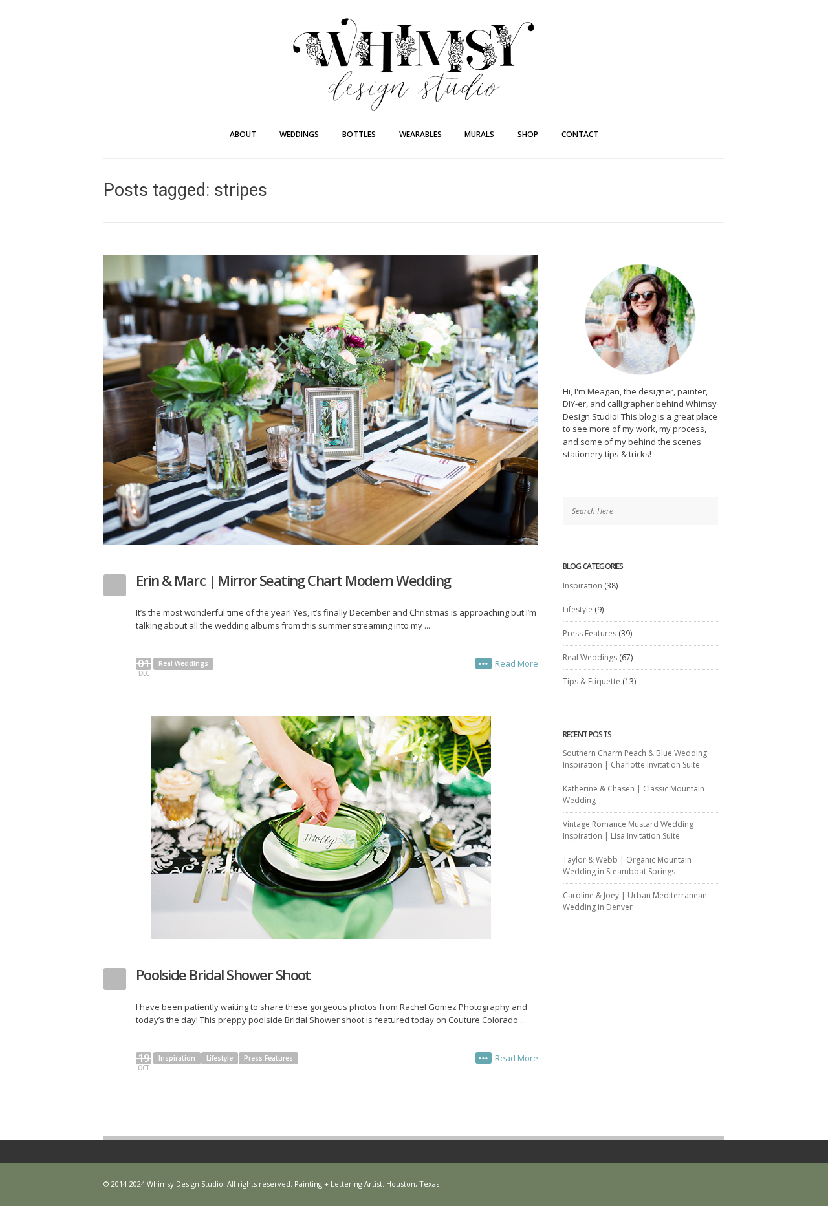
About (243, 134)
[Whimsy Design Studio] (414, 37)
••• (483, 663)
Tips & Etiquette (591, 681)
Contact (579, 134)
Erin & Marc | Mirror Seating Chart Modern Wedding (293, 580)
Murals (479, 134)
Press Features (268, 1057)
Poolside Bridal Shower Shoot (223, 974)
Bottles (359, 134)
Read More (516, 663)
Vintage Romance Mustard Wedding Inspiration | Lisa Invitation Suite (628, 830)
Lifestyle (219, 1057)
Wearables (420, 134)
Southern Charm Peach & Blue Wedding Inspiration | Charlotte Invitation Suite (635, 759)
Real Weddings (183, 663)
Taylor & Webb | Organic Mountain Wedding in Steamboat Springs (627, 865)
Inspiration (176, 1057)
